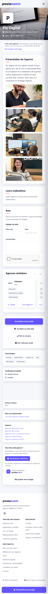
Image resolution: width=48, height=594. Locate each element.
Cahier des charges (32, 534)
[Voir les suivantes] (40, 274)
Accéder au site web (25, 329)
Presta (11, 3)
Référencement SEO (10, 535)
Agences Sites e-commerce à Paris (17, 434)
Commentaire (10, 239)
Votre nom (9, 229)
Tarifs (5, 556)
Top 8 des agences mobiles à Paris (17, 416)
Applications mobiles (10, 527)
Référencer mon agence (11, 552)
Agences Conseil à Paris (13, 436)
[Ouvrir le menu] (43, 3)
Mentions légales (9, 560)
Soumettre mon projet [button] (24, 321)
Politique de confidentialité (12, 563)
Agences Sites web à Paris (14, 428)
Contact (6, 571)
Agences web (8, 523)
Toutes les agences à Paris (14, 439)
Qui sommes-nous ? (10, 548)
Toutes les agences (10, 539)
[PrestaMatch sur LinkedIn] (5, 513)
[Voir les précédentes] (35, 274)
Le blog (28, 523)
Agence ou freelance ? (33, 538)
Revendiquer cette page (13, 49)
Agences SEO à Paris (12, 431)
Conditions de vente (10, 567)
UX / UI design (8, 531)
